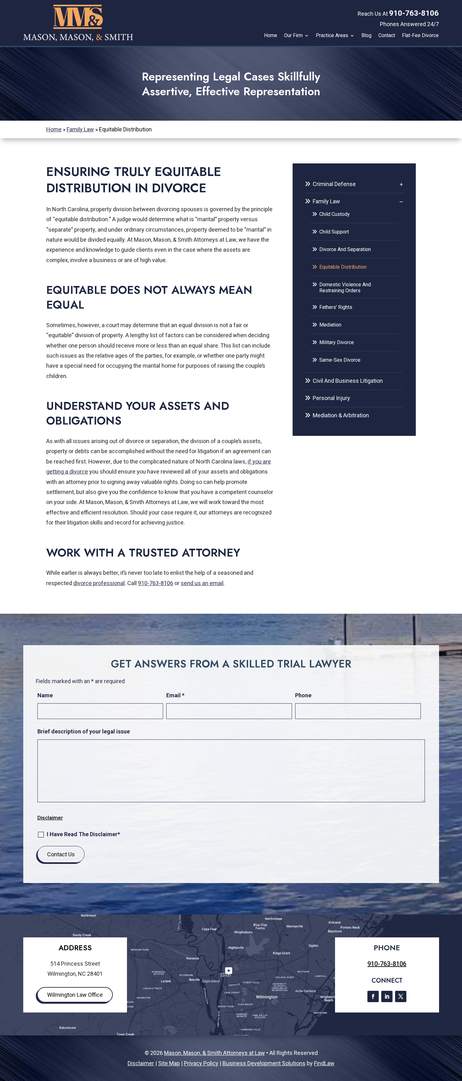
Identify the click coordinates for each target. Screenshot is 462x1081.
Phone (303, 695)
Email (175, 695)
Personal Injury (331, 398)
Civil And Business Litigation (348, 380)
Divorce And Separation (345, 249)
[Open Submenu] (401, 184)
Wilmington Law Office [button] (75, 994)
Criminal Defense (334, 184)
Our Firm (293, 35)
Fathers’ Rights (335, 307)
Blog (366, 35)
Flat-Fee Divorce (420, 35)
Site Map (169, 1063)
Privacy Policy (201, 1063)
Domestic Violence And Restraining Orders (345, 288)
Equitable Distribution (342, 267)
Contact (386, 35)
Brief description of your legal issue (83, 731)
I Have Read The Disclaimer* (83, 834)
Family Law (326, 201)
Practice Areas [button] (332, 35)
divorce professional (99, 583)
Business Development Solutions (264, 1063)
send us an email (202, 583)
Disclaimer (50, 818)
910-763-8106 (414, 13)
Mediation (330, 325)
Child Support (334, 232)
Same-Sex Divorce (339, 360)
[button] (455, 1035)
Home (270, 35)
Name (45, 695)
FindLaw (324, 1063)
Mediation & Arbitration (341, 415)
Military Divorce (336, 342)
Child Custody (334, 214)
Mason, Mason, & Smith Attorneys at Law (214, 1053)
